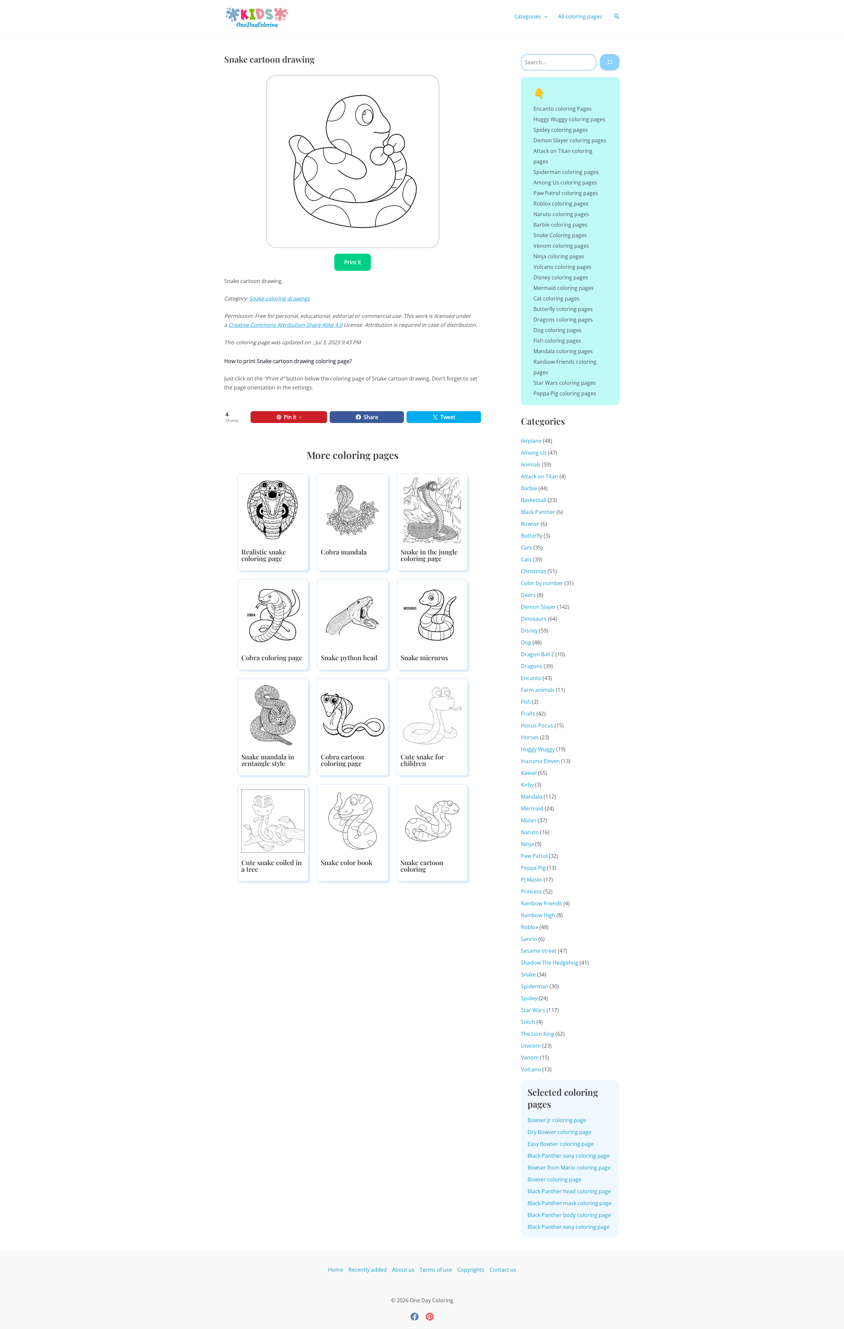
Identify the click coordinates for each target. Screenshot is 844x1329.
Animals (531, 464)
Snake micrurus (424, 657)
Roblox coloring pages (560, 203)
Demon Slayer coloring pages (569, 140)
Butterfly (531, 535)
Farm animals (538, 689)
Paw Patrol (534, 856)
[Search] (609, 62)
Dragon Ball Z (537, 654)
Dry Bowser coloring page (559, 1132)
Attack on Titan (539, 476)
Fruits (528, 713)
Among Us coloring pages (565, 182)
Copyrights (470, 1269)
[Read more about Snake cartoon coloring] (432, 820)
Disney (529, 630)
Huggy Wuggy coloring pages (569, 119)
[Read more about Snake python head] (352, 615)
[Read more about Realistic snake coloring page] (273, 509)
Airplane (531, 440)
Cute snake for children (422, 760)
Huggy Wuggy (538, 749)
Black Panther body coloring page (569, 1215)
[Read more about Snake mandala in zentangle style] (273, 714)
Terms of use (436, 1269)
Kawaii (529, 773)
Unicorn (531, 1045)
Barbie (529, 488)
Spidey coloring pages (560, 129)
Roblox (529, 927)
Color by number (542, 583)
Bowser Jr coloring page (557, 1120)
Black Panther (538, 512)
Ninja (527, 844)
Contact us (503, 1269)
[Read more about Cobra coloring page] (273, 615)
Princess (531, 891)
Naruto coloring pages (561, 214)
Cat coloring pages (556, 298)
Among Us (534, 452)
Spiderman (534, 986)
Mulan (528, 820)
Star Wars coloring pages (564, 382)
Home (335, 1269)
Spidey (529, 998)
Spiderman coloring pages (566, 172)
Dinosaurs (534, 618)
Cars (526, 547)
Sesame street (539, 950)
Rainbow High (538, 915)
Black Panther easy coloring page (569, 1155)
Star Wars (533, 1010)
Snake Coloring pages (560, 235)
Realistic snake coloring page (263, 555)
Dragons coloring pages (563, 319)
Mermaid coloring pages (563, 288)
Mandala (531, 796)
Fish (526, 701)
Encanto (531, 678)
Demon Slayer (538, 606)
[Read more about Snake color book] (352, 820)
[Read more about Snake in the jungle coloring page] (432, 509)
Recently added (367, 1269)
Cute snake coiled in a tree (271, 865)
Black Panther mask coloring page (570, 1203)
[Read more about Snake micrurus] (432, 615)
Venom (530, 1057)
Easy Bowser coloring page (561, 1143)
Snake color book (346, 862)
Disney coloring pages (560, 277)
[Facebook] (414, 1317)
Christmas (533, 571)
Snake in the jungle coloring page (429, 555)
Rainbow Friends (541, 903)
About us (403, 1269)
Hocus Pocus (537, 725)
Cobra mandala (344, 551)
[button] (544, 16)
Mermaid (532, 808)
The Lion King (537, 1033)
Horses (530, 737)
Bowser (530, 523)
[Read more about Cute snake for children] (432, 714)
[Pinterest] (430, 1317)
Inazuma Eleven (540, 761)
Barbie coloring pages (560, 224)
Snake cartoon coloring (422, 865)
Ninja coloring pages (558, 256)
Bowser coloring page (554, 1179)
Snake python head (349, 657)
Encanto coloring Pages (562, 108)
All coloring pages (580, 16)
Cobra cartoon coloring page (342, 760)
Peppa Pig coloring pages (564, 393)
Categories (527, 16)
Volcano (531, 1069)
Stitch (528, 1022)
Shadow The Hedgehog (549, 962)
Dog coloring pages (557, 330)
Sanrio (529, 939)
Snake (528, 974)
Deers (528, 595)
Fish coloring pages (557, 340)
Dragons (531, 666)
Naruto (530, 832)
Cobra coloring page (271, 657)
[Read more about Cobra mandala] (352, 509)
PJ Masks (531, 879)
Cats (526, 559)
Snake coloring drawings (279, 298)
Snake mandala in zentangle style (267, 760)
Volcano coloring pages (562, 266)
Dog (526, 642)
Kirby (527, 784)
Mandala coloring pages (563, 351)
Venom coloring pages (561, 245)
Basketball (533, 500)
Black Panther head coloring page (569, 1191)
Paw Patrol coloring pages (565, 193)
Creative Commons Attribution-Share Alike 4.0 (285, 324)
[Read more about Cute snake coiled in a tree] (273, 820)
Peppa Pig (533, 867)
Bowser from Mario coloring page (569, 1167)
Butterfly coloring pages (563, 309)
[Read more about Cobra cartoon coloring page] (352, 714)
